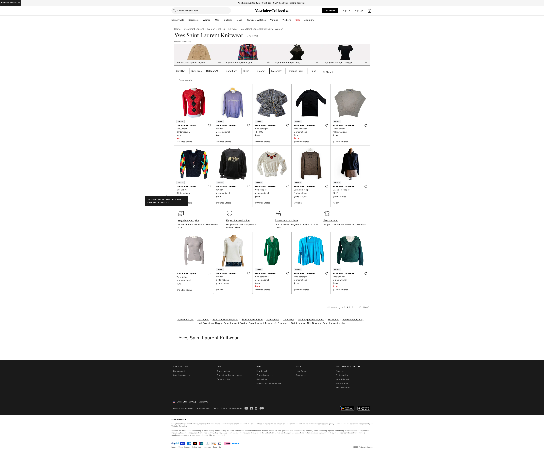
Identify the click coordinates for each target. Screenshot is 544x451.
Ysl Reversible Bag (353, 319)
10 (360, 307)
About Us (309, 20)
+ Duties (303, 196)
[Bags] (244, 20)
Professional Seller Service (268, 383)
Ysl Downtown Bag (209, 323)
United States (197, 447)
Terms (215, 408)
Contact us (301, 375)
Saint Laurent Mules (334, 323)
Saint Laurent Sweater (225, 319)
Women (207, 20)
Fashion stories (343, 387)
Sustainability (342, 375)
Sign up (358, 10)
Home (177, 29)
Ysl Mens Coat (185, 319)
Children (228, 20)
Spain (215, 447)
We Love (286, 20)
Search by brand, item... (188, 10)
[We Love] (293, 20)
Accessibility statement (183, 408)
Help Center (301, 371)
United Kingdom (184, 447)
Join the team (342, 383)
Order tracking (223, 371)
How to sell (261, 371)
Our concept (179, 371)
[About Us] (316, 20)
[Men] (222, 20)
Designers (193, 20)
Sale (298, 20)
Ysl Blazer (288, 319)
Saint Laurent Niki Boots (305, 323)
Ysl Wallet (333, 319)
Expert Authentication (238, 220)
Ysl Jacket (203, 319)
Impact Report (342, 379)
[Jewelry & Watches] (268, 20)
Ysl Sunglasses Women (311, 319)
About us (340, 371)
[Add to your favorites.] (209, 125)
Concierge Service (181, 375)
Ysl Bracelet (280, 323)
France (174, 447)
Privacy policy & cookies (231, 408)
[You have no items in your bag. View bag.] (370, 11)
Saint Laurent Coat (234, 323)
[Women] (213, 20)
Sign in (346, 10)
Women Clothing (216, 29)
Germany (207, 447)
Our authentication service (229, 375)
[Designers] (201, 20)
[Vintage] (280, 20)
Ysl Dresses (272, 319)
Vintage (274, 20)
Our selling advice (264, 375)
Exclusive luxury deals (286, 220)
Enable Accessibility (10, 2)
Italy (220, 447)
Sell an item (329, 10)
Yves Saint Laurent (194, 29)
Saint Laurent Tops (259, 323)
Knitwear (232, 29)
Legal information (203, 408)
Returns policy (223, 379)
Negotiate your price (188, 220)
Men (217, 20)
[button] (370, 11)
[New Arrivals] (186, 20)
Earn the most (330, 220)
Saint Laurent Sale (252, 319)
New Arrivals (177, 20)
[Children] (234, 20)
